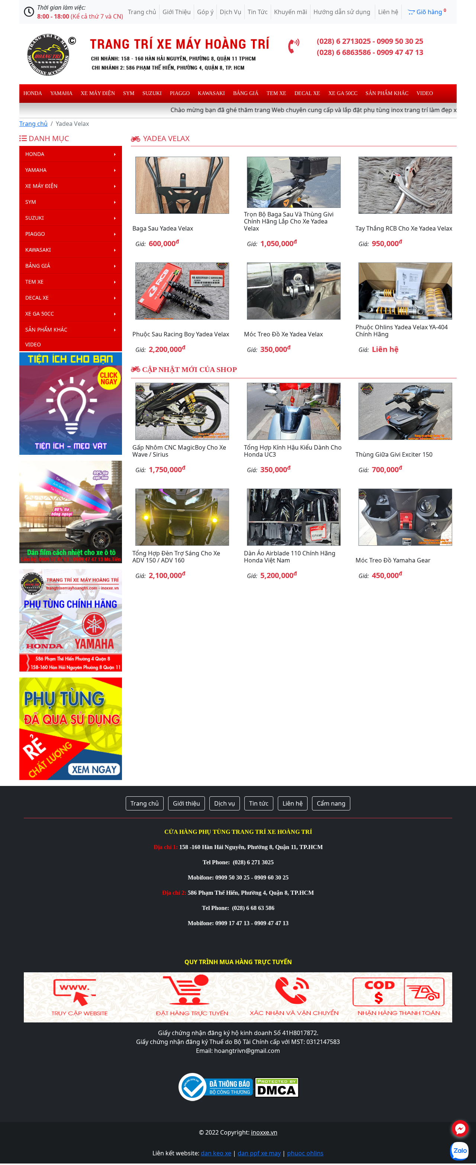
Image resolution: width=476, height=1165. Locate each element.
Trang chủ (142, 12)
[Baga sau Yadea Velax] (182, 185)
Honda (32, 93)
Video (424, 93)
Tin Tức (258, 12)
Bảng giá (245, 93)
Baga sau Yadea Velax (162, 228)
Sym (128, 93)
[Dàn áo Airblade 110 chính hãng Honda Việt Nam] (294, 517)
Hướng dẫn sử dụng (342, 12)
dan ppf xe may (259, 1153)
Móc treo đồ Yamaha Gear (393, 560)
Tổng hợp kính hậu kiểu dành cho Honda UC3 (293, 451)
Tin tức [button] (258, 803)
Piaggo (180, 93)
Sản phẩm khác (387, 93)
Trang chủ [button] (145, 803)
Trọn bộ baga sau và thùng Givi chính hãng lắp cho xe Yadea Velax (289, 221)
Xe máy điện (98, 93)
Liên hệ (388, 12)
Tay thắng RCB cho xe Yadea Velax (404, 228)
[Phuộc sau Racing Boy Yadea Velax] (182, 291)
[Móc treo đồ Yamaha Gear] (405, 517)
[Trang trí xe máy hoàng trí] (145, 53)
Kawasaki (211, 93)
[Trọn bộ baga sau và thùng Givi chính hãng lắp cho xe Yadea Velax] (294, 182)
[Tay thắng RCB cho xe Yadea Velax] (405, 185)
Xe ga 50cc (342, 93)
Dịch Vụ (230, 12)
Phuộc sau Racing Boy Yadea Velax (180, 334)
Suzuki (152, 93)
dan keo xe (216, 1153)
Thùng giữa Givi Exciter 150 (394, 454)
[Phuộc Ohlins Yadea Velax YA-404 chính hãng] (405, 291)
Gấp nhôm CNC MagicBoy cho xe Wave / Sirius (179, 451)
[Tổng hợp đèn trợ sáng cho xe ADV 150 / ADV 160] (182, 517)
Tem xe (276, 93)
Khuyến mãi (290, 12)
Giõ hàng (430, 11)
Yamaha (61, 93)
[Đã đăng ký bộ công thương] (215, 1086)
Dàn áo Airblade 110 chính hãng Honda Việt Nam (289, 556)
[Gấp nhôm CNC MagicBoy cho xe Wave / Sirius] (182, 411)
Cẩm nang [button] (331, 803)
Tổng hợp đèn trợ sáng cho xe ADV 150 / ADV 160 (176, 556)
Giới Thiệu (177, 12)
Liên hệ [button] (293, 803)
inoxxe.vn (264, 1132)
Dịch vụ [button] (224, 803)
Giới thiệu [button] (186, 803)
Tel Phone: (217, 862)
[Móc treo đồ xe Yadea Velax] (294, 291)
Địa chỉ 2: (174, 893)
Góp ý (205, 12)
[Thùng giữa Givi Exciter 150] (405, 411)
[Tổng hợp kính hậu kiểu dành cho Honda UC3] (294, 411)
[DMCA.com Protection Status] (276, 1086)
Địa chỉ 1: (166, 847)
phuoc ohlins (305, 1153)
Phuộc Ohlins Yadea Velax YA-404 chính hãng (402, 330)
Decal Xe (307, 93)
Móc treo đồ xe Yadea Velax (283, 334)
